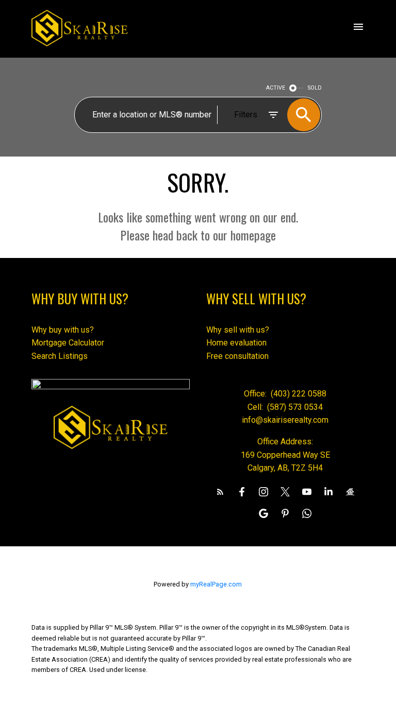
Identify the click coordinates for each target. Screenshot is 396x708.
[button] (220, 491)
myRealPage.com (216, 584)
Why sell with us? (237, 330)
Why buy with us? (62, 330)
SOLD (315, 87)
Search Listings (59, 356)
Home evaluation (236, 343)
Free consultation (237, 356)
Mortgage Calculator (67, 343)
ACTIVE (275, 87)
